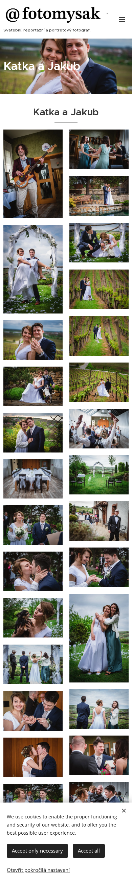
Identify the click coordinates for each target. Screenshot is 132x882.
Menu (122, 19)
